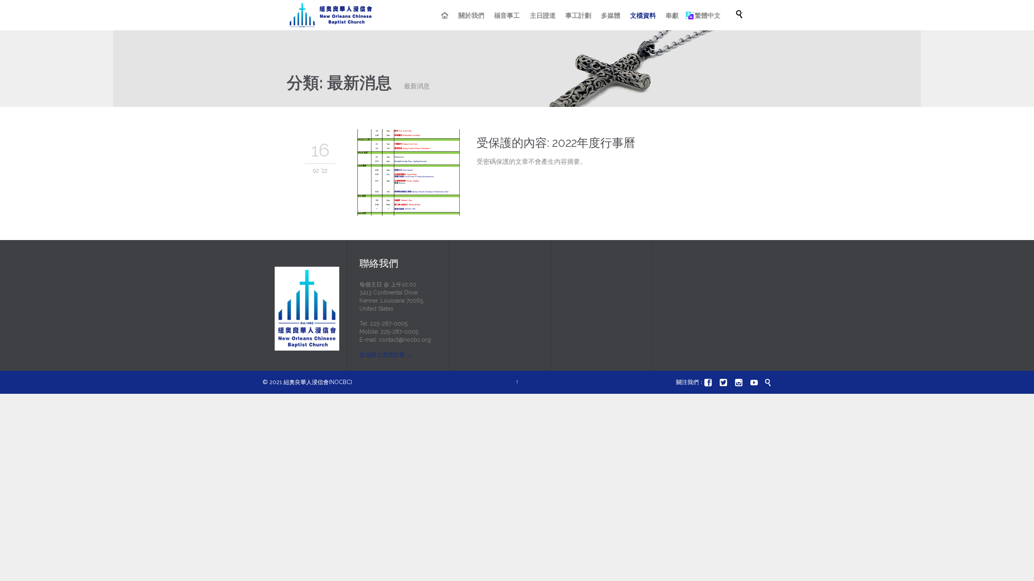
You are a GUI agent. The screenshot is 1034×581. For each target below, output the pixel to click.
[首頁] (446, 16)
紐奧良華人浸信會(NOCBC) (318, 382)
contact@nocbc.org (405, 339)
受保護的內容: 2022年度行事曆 (556, 143)
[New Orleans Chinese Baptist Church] (331, 15)
